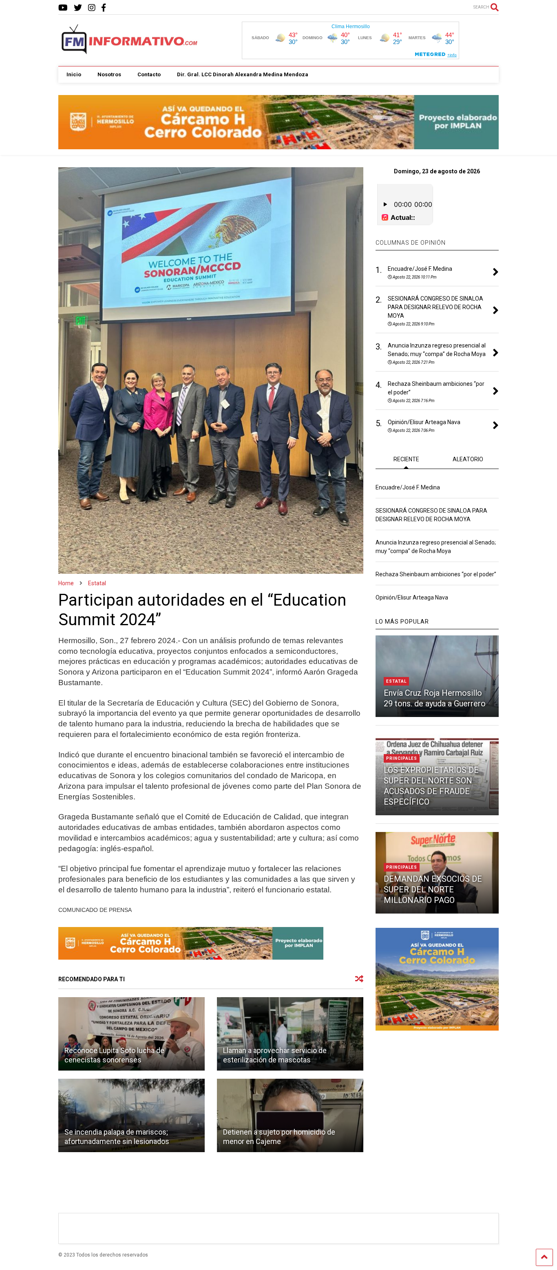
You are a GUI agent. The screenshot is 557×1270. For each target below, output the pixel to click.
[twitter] (78, 8)
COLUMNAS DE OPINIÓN (411, 242)
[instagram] (91, 8)
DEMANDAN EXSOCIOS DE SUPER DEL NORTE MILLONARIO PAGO (433, 889)
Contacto (149, 74)
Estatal (396, 681)
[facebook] (104, 8)
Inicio (73, 74)
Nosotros (109, 74)
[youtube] (63, 8)
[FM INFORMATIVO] (130, 52)
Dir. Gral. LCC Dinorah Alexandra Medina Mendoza (242, 74)
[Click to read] (131, 1034)
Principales (401, 758)
